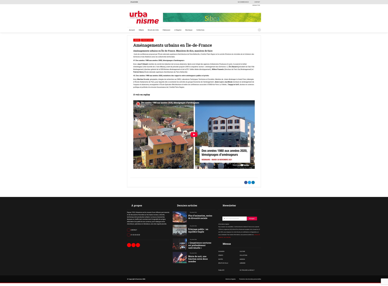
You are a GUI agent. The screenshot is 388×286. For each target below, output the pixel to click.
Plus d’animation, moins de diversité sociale (200, 216)
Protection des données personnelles (250, 279)
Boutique (188, 30)
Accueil (132, 30)
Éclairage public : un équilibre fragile (198, 230)
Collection (200, 30)
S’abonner (166, 30)
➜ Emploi (177, 30)
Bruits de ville (153, 30)
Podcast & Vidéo (147, 40)
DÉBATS (220, 255)
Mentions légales (231, 279)
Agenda (137, 40)
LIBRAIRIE (242, 263)
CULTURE (242, 251)
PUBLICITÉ (221, 270)
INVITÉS (220, 259)
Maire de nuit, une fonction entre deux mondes (198, 259)
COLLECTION (243, 255)
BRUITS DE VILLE (223, 263)
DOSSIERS (221, 251)
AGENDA (242, 259)
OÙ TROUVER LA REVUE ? (247, 270)
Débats (141, 30)
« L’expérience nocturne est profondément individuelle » (199, 245)
